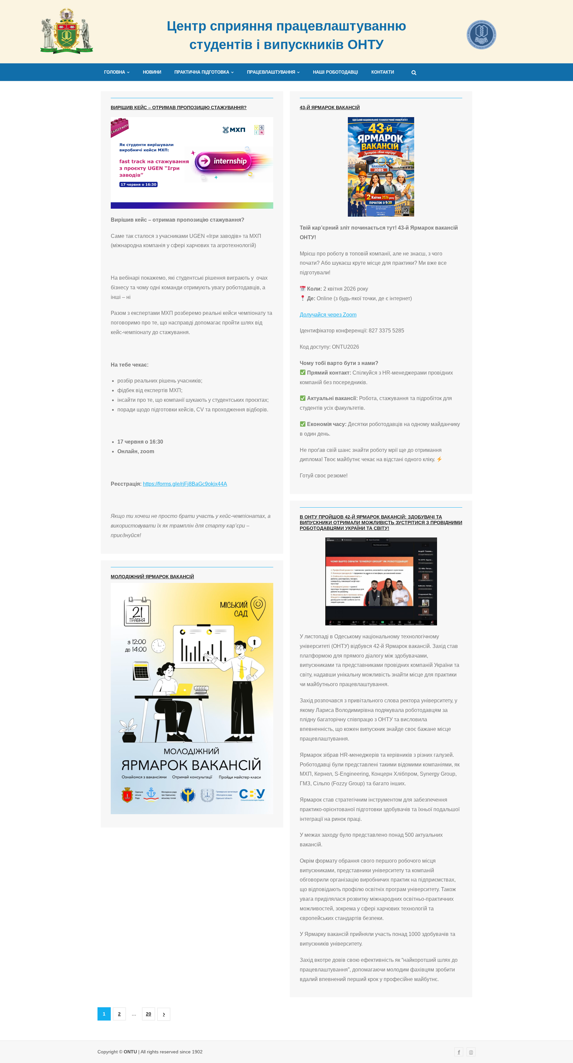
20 (148, 1014)
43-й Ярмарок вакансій (330, 107)
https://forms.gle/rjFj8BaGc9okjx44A (185, 484)
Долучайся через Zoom (328, 315)
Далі (163, 1014)
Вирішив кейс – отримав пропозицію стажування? (179, 107)
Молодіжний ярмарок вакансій (152, 576)
